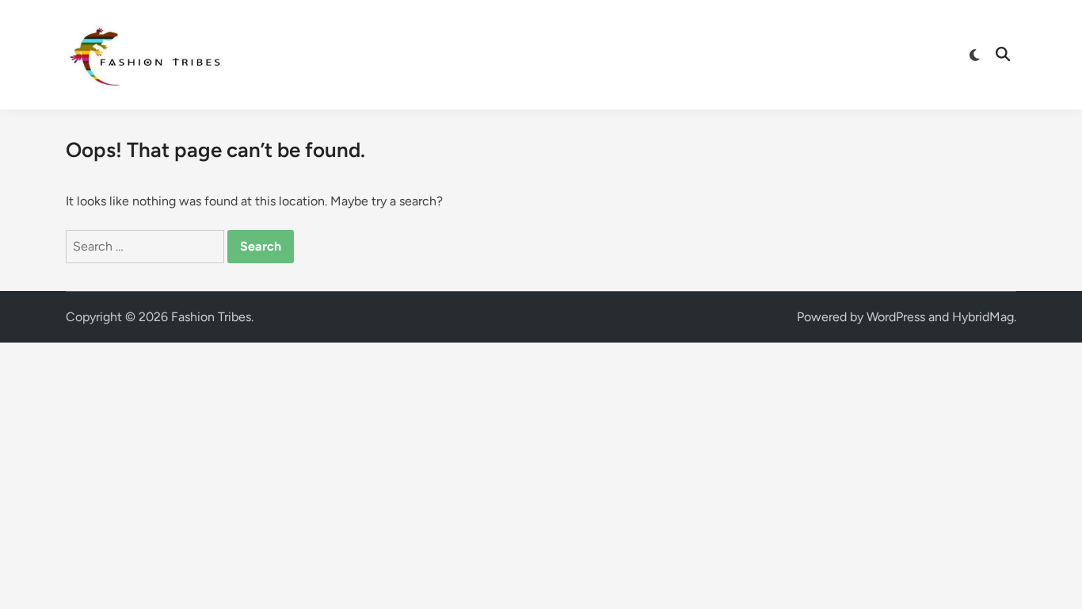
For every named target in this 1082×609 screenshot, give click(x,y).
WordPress (896, 316)
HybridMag (983, 316)
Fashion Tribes (211, 316)
